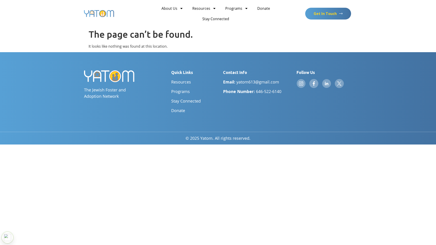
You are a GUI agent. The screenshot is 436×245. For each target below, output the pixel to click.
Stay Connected (215, 18)
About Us (169, 8)
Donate (263, 8)
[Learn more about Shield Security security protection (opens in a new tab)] (7, 237)
